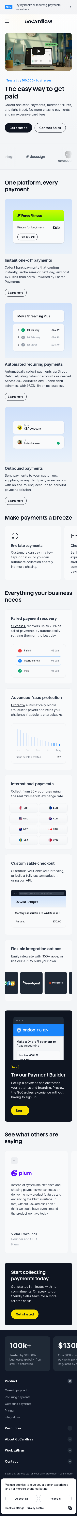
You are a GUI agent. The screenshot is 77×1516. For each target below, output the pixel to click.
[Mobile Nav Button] (7, 21)
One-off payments (17, 1390)
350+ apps (50, 956)
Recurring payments (17, 1397)
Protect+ (18, 705)
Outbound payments (18, 1403)
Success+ (18, 626)
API (28, 880)
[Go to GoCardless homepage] (38, 21)
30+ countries (41, 791)
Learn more (66, 1473)
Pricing (9, 1410)
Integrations (12, 1417)
